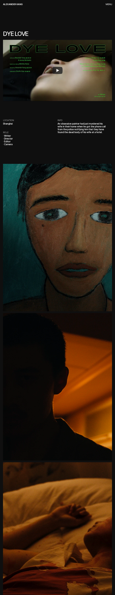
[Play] (57, 70)
